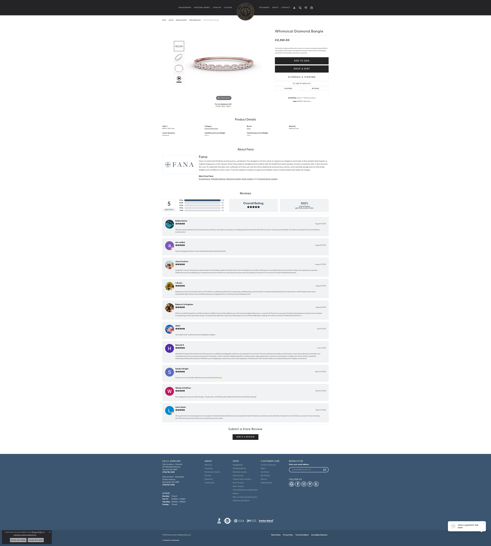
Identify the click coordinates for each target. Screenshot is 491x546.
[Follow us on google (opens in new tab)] (291, 484)
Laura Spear (180, 407)
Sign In (263, 468)
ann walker (180, 242)
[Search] (300, 7)
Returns (315, 88)
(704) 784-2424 (223, 106)
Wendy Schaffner (183, 388)
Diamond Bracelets (195, 20)
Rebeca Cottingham (184, 305)
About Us (208, 465)
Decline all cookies (18, 540)
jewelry (171, 20)
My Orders (265, 472)
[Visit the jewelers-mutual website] (266, 521)
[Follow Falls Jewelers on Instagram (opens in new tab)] (303, 484)
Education (209, 479)
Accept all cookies (36, 540)
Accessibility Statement (319, 535)
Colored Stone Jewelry (268, 179)
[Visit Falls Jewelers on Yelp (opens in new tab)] (316, 484)
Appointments (266, 483)
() (223, 200)
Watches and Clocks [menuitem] (241, 501)
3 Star (181, 205)
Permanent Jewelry (212, 472)
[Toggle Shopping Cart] (311, 7)
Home (164, 20)
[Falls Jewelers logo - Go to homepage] (245, 11)
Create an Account (268, 465)
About (275, 7)
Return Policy (276, 535)
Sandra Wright (181, 369)
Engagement (185, 7)
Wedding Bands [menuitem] (239, 468)
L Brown (178, 283)
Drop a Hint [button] (302, 69)
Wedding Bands (202, 7)
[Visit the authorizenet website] (227, 521)
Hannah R (179, 345)
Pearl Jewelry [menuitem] (238, 483)
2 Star (181, 208)
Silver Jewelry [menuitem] (238, 486)
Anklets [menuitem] (236, 493)
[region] (223, 62)
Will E (177, 326)
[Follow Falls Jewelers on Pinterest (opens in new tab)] (310, 484)
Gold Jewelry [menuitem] (238, 476)
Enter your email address (299, 464)
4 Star (181, 203)
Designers (264, 7)
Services (208, 476)
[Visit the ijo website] (251, 521)
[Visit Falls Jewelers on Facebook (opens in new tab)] (297, 484)
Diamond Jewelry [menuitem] (240, 472)
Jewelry (217, 7)
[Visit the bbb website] (219, 521)
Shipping (288, 88)
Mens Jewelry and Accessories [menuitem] (245, 497)
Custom (228, 7)
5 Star (181, 200)
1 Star (181, 210)
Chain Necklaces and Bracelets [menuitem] (245, 490)
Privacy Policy (288, 535)
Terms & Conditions (302, 535)
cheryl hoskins (181, 262)
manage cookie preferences (25, 535)
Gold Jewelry (247, 179)
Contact (285, 7)
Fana (248, 128)
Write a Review (245, 437)
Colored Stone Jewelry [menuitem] (242, 479)
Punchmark (175, 540)
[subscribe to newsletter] (324, 469)
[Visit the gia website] (239, 521)
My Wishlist (265, 476)
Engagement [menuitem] (238, 465)
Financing (208, 468)
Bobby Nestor (181, 221)
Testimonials (209, 483)
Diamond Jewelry (181, 20)
